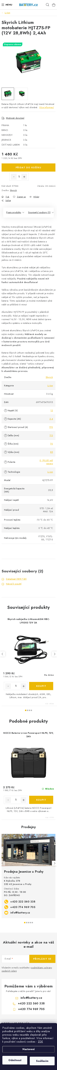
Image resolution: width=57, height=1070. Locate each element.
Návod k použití (14, 583)
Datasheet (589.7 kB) (16, 579)
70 (51, 443)
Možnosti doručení (15, 118)
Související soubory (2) (39, 212)
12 (52, 410)
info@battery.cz (20, 912)
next (54, 654)
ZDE (40, 1041)
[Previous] (2, 863)
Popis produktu (13, 212)
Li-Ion (50, 385)
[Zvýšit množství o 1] (24, 177)
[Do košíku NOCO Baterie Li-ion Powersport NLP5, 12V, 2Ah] (41, 800)
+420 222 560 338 (22, 901)
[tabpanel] (28, 876)
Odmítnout (14, 1060)
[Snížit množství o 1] (14, 177)
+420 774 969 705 (22, 907)
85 (51, 452)
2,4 (51, 418)
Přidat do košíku (28, 167)
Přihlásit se (42, 958)
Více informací (46, 107)
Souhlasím (42, 1061)
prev (2, 654)
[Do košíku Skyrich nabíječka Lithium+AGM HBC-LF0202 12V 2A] (41, 686)
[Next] (54, 863)
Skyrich (13, 190)
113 (51, 435)
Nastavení (28, 1049)
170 (51, 427)
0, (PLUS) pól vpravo (46, 462)
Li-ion (50, 471)
